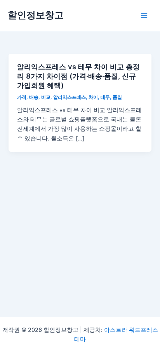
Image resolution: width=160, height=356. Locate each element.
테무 (105, 97)
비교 (45, 97)
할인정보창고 (36, 15)
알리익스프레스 (69, 97)
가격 (21, 97)
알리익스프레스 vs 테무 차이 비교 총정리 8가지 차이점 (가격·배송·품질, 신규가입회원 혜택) (78, 75)
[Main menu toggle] (144, 15)
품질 (117, 97)
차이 (93, 97)
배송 (33, 97)
